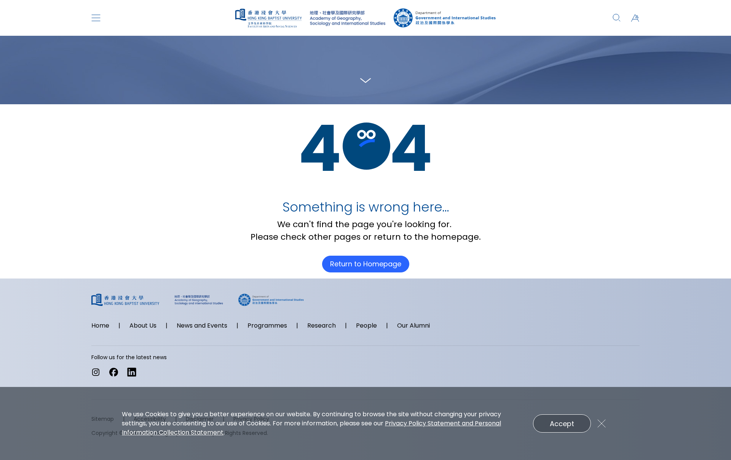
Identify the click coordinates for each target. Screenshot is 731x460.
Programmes (267, 325)
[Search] (616, 18)
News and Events (202, 325)
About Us (142, 325)
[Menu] (96, 17)
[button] (635, 17)
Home (100, 325)
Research (321, 325)
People (366, 325)
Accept (562, 423)
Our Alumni (413, 325)
